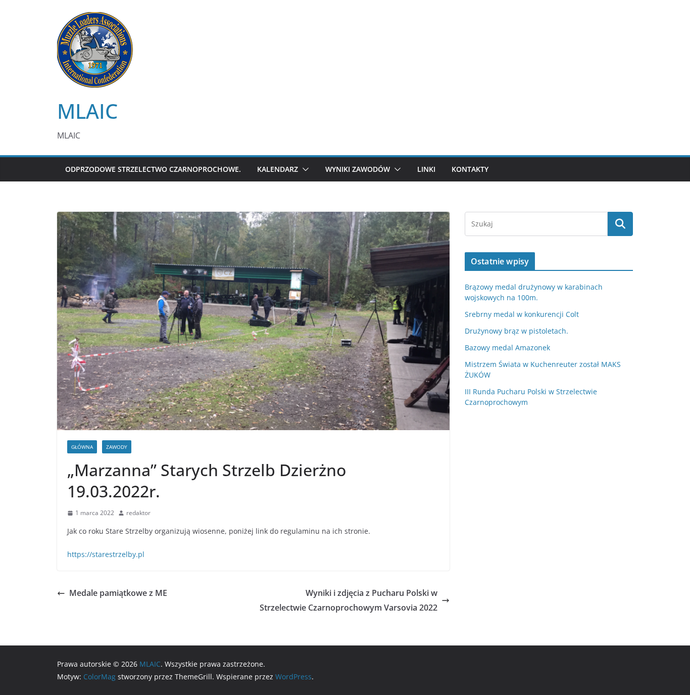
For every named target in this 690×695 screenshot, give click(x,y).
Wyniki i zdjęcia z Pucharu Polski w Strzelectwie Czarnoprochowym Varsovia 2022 (348, 600)
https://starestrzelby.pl (105, 554)
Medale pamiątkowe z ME (118, 592)
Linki (426, 169)
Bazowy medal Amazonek (507, 347)
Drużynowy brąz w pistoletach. (516, 331)
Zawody (116, 446)
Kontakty (470, 169)
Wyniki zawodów (357, 169)
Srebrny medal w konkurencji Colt (522, 314)
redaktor (138, 512)
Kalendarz (277, 169)
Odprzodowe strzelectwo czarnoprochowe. (153, 169)
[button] (303, 169)
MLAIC (87, 111)
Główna (82, 446)
